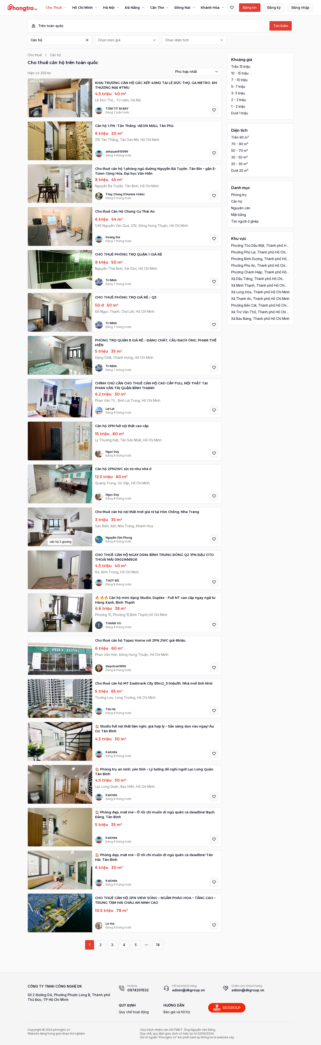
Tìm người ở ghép (245, 221)
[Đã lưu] (232, 7)
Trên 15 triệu (240, 67)
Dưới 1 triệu (239, 113)
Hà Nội (109, 7)
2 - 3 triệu (238, 100)
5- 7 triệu (238, 86)
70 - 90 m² (239, 144)
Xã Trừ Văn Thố (258, 312)
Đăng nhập (300, 7)
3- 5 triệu (238, 93)
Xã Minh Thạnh (257, 285)
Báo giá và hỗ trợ (176, 1012)
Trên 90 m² (240, 137)
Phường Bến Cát (258, 305)
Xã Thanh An (260, 299)
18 (158, 945)
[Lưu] (214, 110)
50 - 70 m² (239, 151)
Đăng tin (250, 7)
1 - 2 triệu (238, 106)
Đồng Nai (182, 7)
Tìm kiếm (280, 26)
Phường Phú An (258, 265)
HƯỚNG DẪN (173, 1005)
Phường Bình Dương (258, 259)
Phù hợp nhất (186, 72)
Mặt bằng (238, 215)
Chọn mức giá (109, 40)
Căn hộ (36, 40)
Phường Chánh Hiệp (258, 272)
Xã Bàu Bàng (260, 319)
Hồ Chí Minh (82, 7)
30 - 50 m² (239, 157)
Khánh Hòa (210, 7)
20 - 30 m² (239, 164)
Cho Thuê (54, 7)
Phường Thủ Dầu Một (259, 245)
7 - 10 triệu (239, 80)
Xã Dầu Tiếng (256, 279)
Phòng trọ (238, 195)
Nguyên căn (240, 208)
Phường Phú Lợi (258, 252)
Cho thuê (35, 55)
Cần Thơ (157, 7)
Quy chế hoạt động (134, 1012)
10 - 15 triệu (240, 73)
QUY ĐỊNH (127, 1005)
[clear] (87, 40)
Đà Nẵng (132, 7)
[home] (22, 7)
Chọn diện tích (177, 40)
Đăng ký (274, 7)
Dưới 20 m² (239, 170)
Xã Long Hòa (260, 292)
